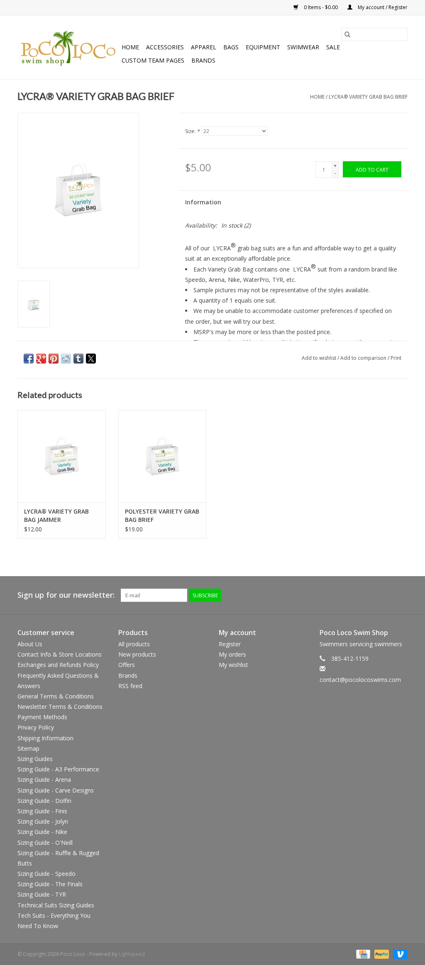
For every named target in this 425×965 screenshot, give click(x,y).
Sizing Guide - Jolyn (42, 821)
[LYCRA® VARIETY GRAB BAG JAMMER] (61, 456)
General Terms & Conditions (55, 696)
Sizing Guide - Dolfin (44, 801)
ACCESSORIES (165, 47)
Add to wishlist (319, 357)
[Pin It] (54, 359)
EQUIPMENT (263, 47)
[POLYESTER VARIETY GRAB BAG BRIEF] (162, 456)
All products (134, 644)
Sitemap (28, 748)
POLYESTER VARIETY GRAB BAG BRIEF (162, 515)
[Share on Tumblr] (78, 359)
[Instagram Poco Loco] (401, 595)
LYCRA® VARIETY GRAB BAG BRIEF (368, 96)
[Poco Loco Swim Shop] (68, 47)
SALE (333, 47)
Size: (192, 131)
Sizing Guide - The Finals (50, 884)
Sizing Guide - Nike (42, 832)
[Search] (347, 34)
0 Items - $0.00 (321, 7)
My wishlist (233, 665)
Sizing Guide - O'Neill (45, 842)
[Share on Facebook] (29, 359)
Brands (203, 60)
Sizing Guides (35, 759)
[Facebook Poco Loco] (356, 595)
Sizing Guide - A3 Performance (58, 769)
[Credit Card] (362, 953)
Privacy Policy (35, 727)
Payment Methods (42, 717)
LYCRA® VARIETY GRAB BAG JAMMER (56, 515)
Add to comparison (364, 357)
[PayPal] (380, 953)
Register (230, 644)
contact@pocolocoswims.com (360, 680)
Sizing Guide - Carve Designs (55, 790)
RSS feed (130, 686)
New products (137, 654)
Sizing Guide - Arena (44, 779)
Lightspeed (132, 954)
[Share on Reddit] (66, 359)
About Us (29, 644)
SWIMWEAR (303, 47)
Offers (126, 665)
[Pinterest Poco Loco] (386, 595)
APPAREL (203, 47)
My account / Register (382, 7)
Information (203, 202)
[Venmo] (399, 953)
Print (396, 357)
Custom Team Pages (153, 60)
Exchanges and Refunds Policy (58, 665)
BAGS (231, 47)
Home (130, 47)
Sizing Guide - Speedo (46, 874)
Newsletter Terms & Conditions (60, 706)
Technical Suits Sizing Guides (55, 905)
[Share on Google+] (41, 359)
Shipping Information (45, 738)
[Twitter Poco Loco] (371, 595)
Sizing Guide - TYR (41, 894)
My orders (232, 654)
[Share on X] (91, 359)
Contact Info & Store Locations (59, 654)
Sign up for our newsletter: (66, 595)
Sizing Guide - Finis (42, 811)
